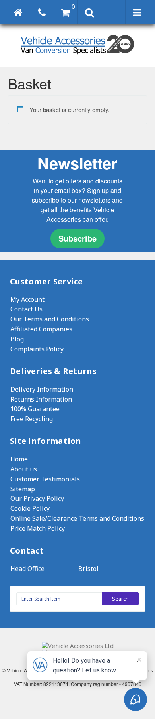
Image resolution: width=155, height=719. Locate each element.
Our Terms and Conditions (49, 319)
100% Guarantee (35, 408)
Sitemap (22, 489)
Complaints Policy (37, 349)
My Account (27, 299)
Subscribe (77, 238)
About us (23, 469)
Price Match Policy (37, 528)
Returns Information (41, 399)
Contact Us (26, 309)
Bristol (88, 568)
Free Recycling (31, 418)
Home (19, 459)
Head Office (27, 568)
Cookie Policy (30, 508)
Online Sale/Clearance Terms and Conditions (77, 518)
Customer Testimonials (45, 479)
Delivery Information (41, 389)
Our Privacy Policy (37, 498)
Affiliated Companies (41, 329)
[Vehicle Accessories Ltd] (77, 55)
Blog (17, 339)
